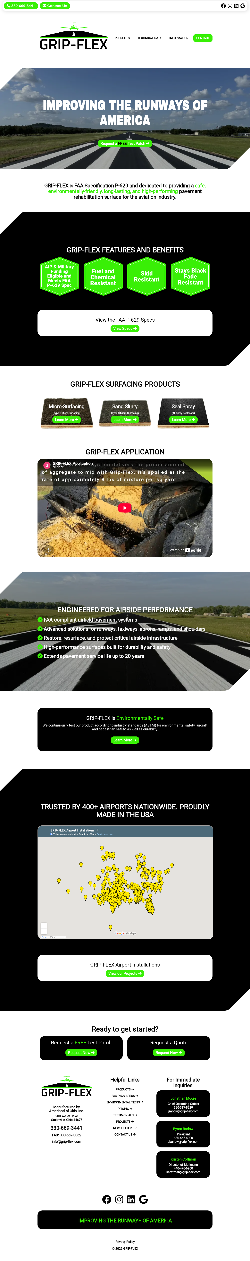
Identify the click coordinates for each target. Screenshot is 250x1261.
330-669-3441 (22, 6)
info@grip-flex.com (66, 1141)
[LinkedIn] (236, 6)
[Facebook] (223, 6)
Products (122, 38)
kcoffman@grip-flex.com (183, 1172)
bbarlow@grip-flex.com (183, 1142)
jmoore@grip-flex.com (183, 1111)
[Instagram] (230, 6)
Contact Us (56, 6)
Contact (203, 38)
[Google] (242, 6)
